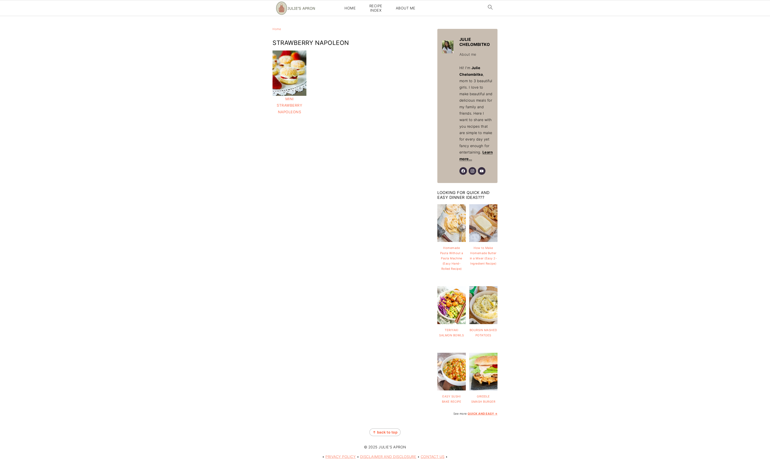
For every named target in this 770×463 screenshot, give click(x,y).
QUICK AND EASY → (482, 413)
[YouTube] (481, 171)
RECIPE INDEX (375, 8)
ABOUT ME (405, 8)
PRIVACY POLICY (340, 457)
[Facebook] (463, 171)
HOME (350, 8)
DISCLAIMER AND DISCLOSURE (388, 457)
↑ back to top (385, 432)
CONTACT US (433, 457)
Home (277, 29)
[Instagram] (472, 171)
